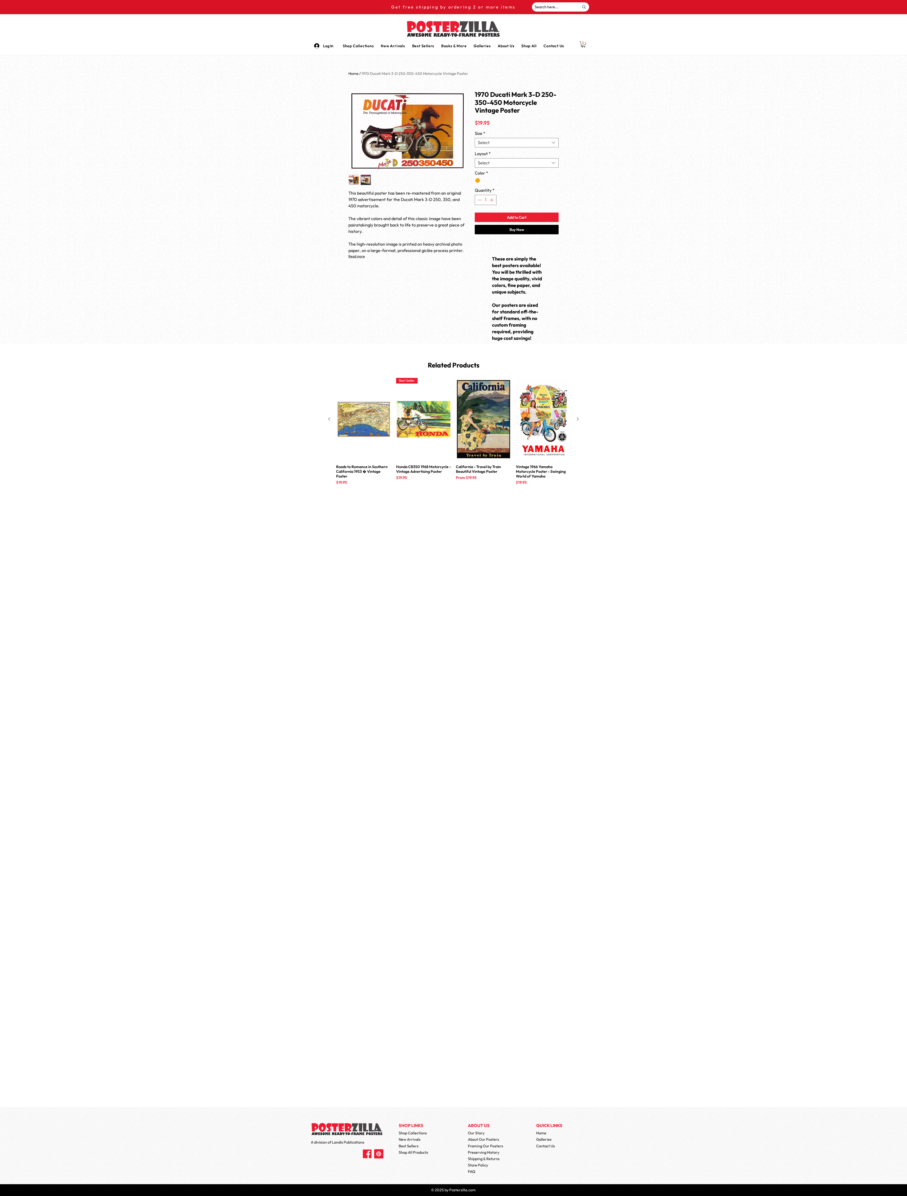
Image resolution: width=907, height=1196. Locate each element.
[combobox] (517, 142)
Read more (356, 256)
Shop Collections (413, 1133)
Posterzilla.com (462, 1189)
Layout (483, 153)
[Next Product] (578, 419)
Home (353, 73)
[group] (453, 438)
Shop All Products (413, 1152)
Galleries (544, 1139)
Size (480, 133)
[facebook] (367, 1153)
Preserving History (483, 1152)
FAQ (471, 1171)
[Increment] (492, 200)
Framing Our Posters (485, 1146)
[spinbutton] (485, 200)
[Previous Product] (329, 419)
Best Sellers (409, 1146)
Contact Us (545, 1146)
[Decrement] (479, 200)
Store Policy (478, 1165)
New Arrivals (409, 1139)
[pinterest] (378, 1153)
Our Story (476, 1133)
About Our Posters (483, 1139)
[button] (454, 46)
